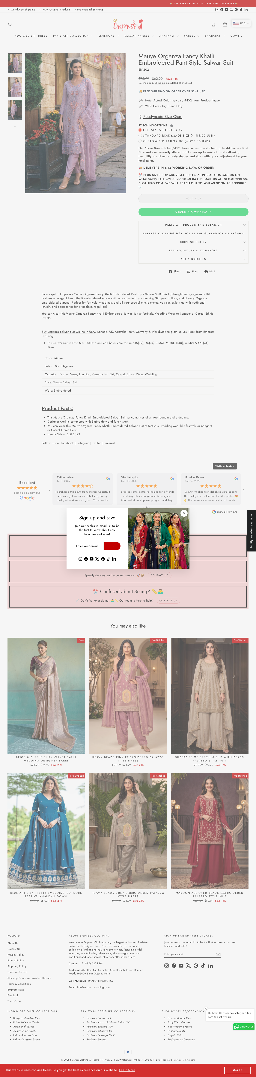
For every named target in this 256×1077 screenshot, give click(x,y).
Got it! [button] (237, 1070)
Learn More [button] (127, 1070)
